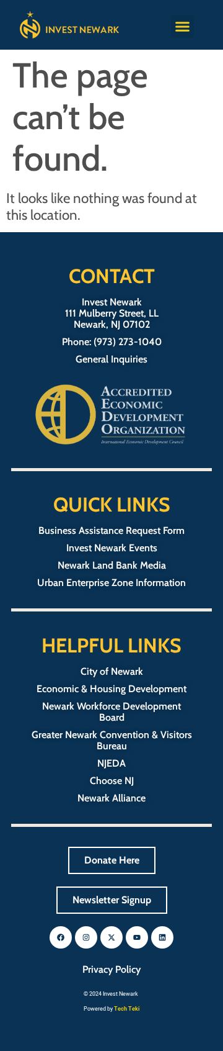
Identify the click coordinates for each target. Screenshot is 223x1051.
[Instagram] (86, 937)
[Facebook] (61, 937)
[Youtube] (137, 937)
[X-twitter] (111, 937)
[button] (183, 26)
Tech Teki (126, 1009)
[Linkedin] (162, 937)
